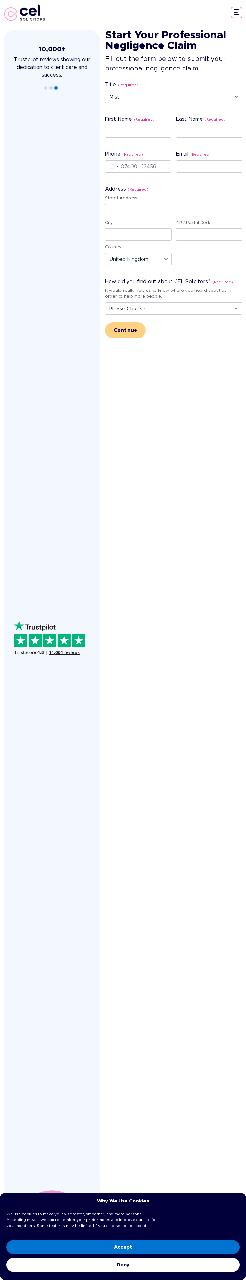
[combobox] (112, 166)
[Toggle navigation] (236, 12)
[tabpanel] (52, 62)
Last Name (200, 119)
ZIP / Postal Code (194, 223)
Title (121, 84)
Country (113, 247)
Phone (124, 154)
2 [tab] (51, 88)
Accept (123, 1247)
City (109, 223)
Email (193, 154)
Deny (123, 1264)
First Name (129, 119)
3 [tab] (56, 88)
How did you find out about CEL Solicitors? (169, 281)
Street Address (121, 198)
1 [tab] (45, 88)
